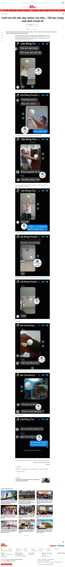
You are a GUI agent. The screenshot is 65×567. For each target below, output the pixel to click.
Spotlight (54, 10)
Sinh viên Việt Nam (43, 2)
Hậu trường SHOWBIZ (31, 10)
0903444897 (32, 554)
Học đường (17, 10)
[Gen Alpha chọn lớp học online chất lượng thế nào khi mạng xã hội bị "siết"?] (27, 524)
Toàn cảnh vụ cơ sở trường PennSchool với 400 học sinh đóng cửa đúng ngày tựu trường (26, 502)
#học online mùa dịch (34, 469)
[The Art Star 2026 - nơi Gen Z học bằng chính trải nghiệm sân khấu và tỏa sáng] (9, 510)
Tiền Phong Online (25, 2)
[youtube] (63, 3)
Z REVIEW (49, 10)
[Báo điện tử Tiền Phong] (53, 546)
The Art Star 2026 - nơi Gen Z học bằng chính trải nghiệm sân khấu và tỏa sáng (8, 517)
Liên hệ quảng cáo (19, 553)
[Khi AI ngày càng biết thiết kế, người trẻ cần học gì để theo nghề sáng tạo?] (45, 510)
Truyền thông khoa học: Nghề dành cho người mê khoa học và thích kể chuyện (26, 517)
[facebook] (61, 3)
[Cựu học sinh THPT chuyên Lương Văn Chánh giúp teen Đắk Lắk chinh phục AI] (45, 495)
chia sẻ (28, 29)
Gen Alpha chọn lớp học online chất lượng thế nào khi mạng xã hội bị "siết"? (26, 531)
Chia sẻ (2, 35)
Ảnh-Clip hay (44, 10)
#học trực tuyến (25, 469)
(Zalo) (22, 554)
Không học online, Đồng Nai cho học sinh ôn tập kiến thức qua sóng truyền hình (27, 480)
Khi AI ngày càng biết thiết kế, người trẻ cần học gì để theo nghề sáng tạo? (44, 517)
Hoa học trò (4, 545)
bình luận (37, 29)
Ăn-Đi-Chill (39, 10)
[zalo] (51, 556)
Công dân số (18, 550)
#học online (18, 469)
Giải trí (13, 10)
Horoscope (59, 10)
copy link (32, 29)
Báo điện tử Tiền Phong (32, 7)
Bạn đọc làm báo (7, 564)
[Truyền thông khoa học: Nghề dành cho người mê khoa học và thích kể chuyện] (27, 510)
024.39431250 (4, 556)
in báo (35, 29)
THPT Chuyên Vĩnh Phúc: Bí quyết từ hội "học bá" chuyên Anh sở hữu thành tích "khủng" (9, 531)
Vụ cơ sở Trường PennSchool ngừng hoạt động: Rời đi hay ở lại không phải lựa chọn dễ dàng (9, 502)
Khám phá (9, 10)
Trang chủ (1, 10)
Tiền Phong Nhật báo (34, 2)
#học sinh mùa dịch (44, 469)
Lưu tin (2, 38)
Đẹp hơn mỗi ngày (23, 10)
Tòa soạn (3, 553)
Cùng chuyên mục (7, 488)
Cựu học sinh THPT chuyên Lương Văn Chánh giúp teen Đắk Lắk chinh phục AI (44, 502)
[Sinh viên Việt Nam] (61, 546)
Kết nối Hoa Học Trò (34, 550)
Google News (63, 14)
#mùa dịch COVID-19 (20, 471)
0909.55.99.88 (18, 554)
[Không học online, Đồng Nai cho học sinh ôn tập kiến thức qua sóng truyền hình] (46, 480)
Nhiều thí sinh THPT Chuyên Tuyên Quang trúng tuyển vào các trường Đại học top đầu (44, 531)
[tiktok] (48, 556)
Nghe (2, 32)
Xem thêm (63, 10)
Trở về (2, 41)
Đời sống (4, 10)
